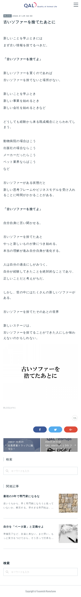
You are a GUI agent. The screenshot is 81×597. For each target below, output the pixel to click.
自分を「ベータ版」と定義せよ (23, 526)
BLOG (7, 16)
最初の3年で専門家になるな (21, 496)
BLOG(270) (9, 407)
